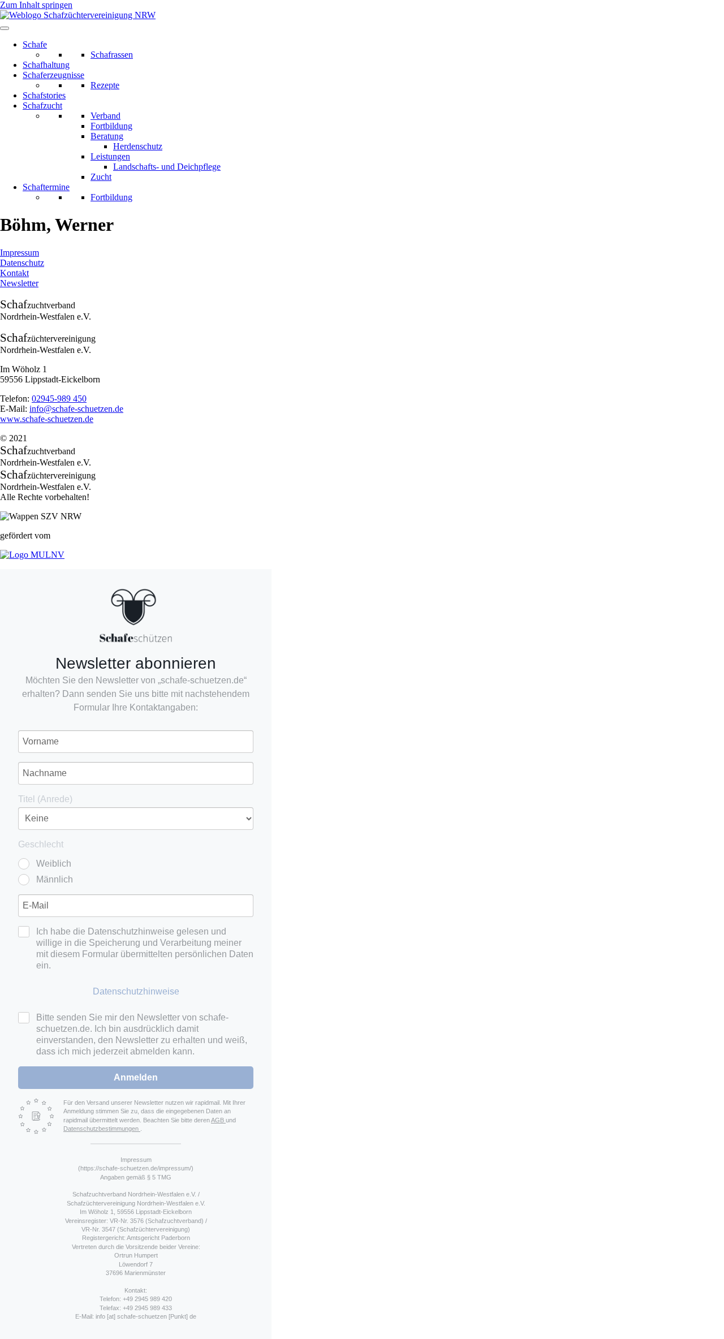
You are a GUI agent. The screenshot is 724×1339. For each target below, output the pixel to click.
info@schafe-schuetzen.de (76, 409)
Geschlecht (40, 844)
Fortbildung (111, 126)
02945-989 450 (59, 398)
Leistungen (110, 156)
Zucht (100, 177)
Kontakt (14, 273)
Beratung (106, 136)
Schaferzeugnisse (53, 75)
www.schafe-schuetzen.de (46, 419)
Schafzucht (42, 105)
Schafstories (44, 95)
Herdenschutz (137, 146)
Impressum (19, 252)
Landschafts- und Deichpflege (167, 166)
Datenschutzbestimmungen (101, 1128)
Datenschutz (22, 263)
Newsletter (19, 283)
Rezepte (104, 85)
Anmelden (136, 1077)
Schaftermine (46, 187)
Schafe (35, 44)
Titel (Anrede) (45, 799)
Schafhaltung (46, 65)
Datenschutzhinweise (136, 991)
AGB (218, 1120)
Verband (105, 115)
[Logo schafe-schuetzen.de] (135, 615)
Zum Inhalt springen (36, 5)
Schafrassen (111, 54)
